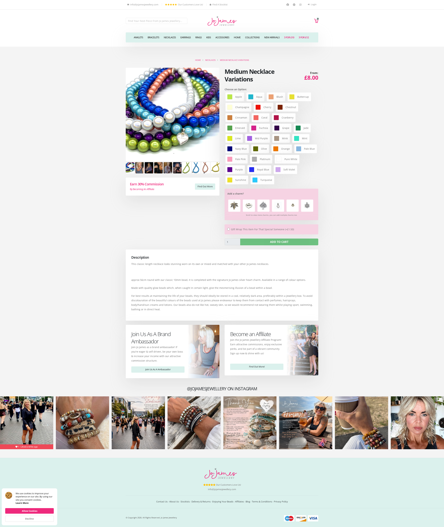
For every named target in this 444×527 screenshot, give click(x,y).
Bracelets (153, 37)
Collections (252, 37)
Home (237, 37)
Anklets (138, 37)
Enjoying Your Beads (222, 501)
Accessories (222, 37)
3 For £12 (304, 37)
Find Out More (205, 186)
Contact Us (162, 501)
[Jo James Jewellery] (222, 20)
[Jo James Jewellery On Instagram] (301, 4)
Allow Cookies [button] (29, 510)
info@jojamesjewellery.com (222, 489)
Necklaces (170, 37)
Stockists (185, 501)
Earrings (185, 37)
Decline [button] (29, 518)
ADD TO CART (279, 242)
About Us (174, 501)
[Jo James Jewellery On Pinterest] (294, 4)
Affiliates (239, 501)
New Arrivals (272, 37)
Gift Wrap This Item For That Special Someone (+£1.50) (262, 229)
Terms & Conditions (262, 501)
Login (313, 4)
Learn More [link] (22, 502)
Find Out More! (257, 366)
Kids (208, 37)
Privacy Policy (281, 501)
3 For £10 (289, 37)
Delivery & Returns (201, 501)
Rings (198, 37)
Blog (248, 501)
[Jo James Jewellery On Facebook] (288, 4)
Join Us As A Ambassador (158, 369)
